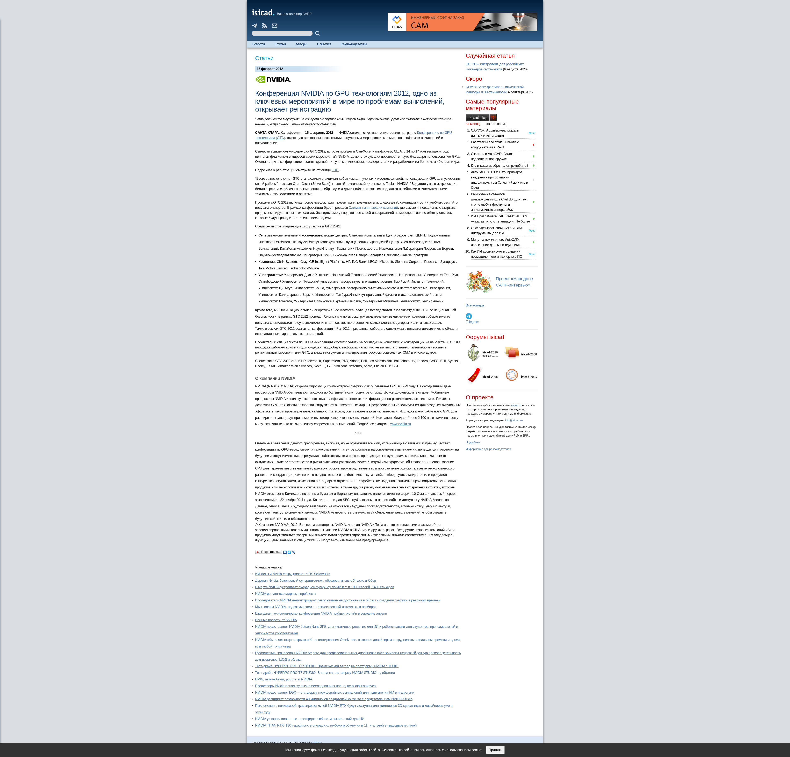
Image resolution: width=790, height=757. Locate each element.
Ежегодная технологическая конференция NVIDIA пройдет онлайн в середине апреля (321, 613)
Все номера (475, 305)
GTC (335, 170)
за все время (496, 124)
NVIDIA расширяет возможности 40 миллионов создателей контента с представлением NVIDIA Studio (333, 699)
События (324, 44)
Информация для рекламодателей (488, 449)
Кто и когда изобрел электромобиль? (499, 166)
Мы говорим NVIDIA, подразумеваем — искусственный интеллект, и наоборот (315, 607)
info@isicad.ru (514, 420)
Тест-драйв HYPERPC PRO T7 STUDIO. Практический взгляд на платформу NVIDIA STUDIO (326, 666)
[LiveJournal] (294, 551)
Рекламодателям (354, 44)
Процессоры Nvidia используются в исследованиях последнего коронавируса (315, 686)
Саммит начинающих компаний (373, 208)
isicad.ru (516, 405)
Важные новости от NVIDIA (276, 620)
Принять (495, 750)
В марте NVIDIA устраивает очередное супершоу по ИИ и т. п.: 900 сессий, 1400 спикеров (324, 587)
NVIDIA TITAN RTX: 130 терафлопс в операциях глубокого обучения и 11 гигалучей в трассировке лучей (336, 725)
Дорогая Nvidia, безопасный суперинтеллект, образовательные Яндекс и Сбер (315, 580)
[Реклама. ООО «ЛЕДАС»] (462, 22)
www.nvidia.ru (400, 424)
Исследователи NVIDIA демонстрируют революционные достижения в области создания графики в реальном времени (347, 600)
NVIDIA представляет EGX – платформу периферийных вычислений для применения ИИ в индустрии (334, 692)
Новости (258, 44)
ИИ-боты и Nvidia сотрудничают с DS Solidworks (292, 574)
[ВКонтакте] (285, 551)
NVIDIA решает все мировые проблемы (285, 594)
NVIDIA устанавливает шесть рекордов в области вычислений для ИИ (309, 719)
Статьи (280, 44)
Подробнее (473, 442)
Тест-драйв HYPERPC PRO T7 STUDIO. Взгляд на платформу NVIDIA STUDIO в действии (325, 673)
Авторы (301, 44)
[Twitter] (289, 551)
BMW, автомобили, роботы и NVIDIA (283, 679)
